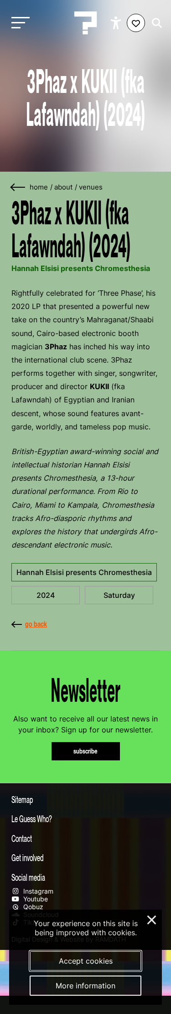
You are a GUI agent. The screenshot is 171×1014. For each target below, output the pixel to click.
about (63, 187)
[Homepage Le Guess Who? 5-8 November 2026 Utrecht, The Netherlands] (85, 22)
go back (36, 624)
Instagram (37, 891)
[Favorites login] (136, 23)
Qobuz (32, 907)
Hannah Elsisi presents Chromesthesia (84, 572)
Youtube (34, 899)
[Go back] (18, 187)
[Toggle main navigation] (18, 23)
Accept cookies (86, 960)
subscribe (85, 751)
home (39, 187)
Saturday (119, 595)
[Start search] (154, 23)
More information (85, 985)
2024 (45, 595)
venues (91, 187)
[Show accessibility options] (117, 23)
